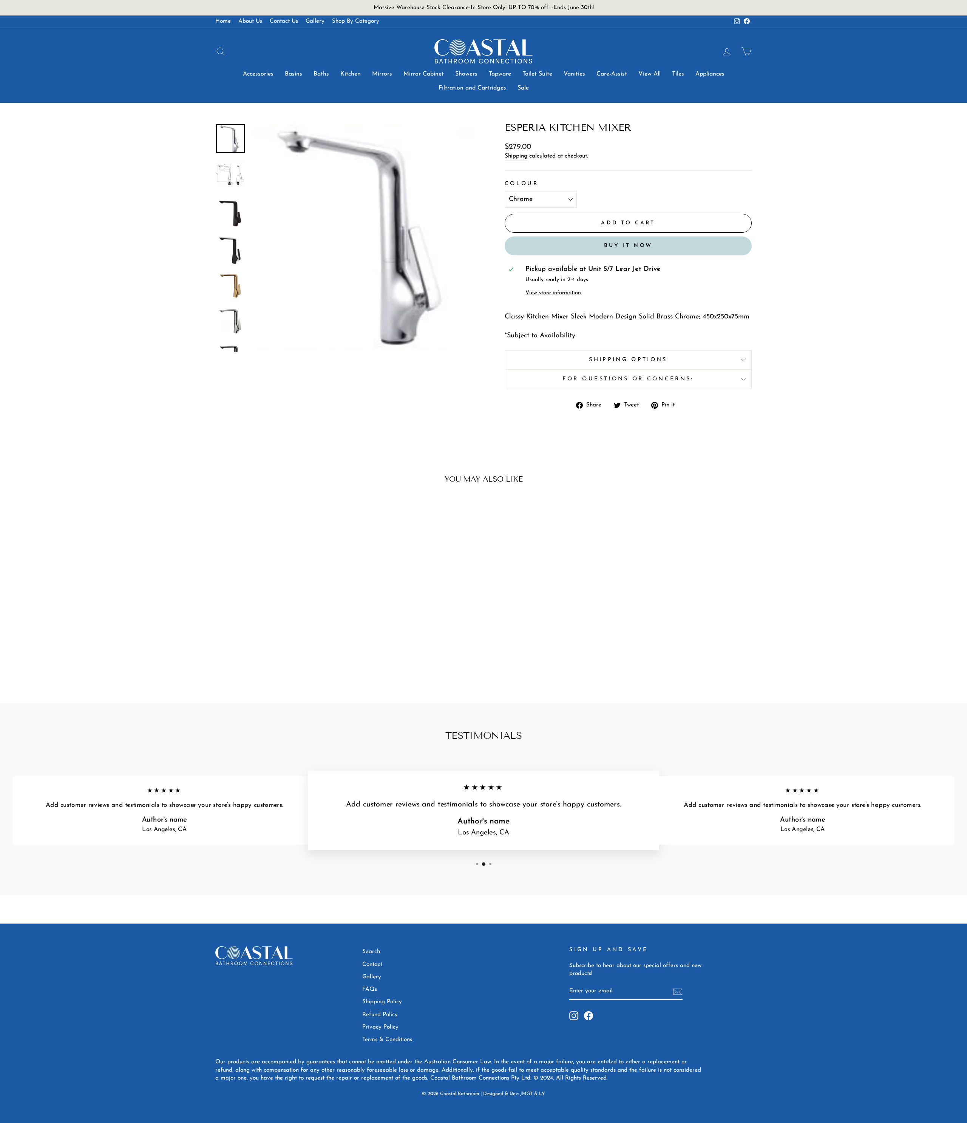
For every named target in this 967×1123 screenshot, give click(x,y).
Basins (293, 74)
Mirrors (382, 74)
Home (223, 21)
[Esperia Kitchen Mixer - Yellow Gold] (284, 658)
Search (371, 952)
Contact (372, 964)
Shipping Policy (382, 1002)
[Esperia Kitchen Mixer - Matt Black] (263, 658)
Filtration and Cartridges (472, 88)
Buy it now (628, 246)
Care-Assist (611, 74)
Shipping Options (628, 360)
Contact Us (284, 21)
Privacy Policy (380, 1027)
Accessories (258, 74)
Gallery (315, 21)
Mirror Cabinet (423, 74)
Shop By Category (355, 21)
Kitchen (350, 74)
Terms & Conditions (387, 1040)
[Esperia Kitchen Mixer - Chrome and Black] (274, 658)
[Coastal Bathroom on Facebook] (588, 1015)
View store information (553, 293)
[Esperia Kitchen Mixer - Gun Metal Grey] (304, 658)
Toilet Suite (537, 74)
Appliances (709, 74)
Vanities (574, 74)
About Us (250, 21)
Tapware (500, 74)
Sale (523, 88)
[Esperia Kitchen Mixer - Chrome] (253, 658)
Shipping (516, 156)
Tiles (678, 74)
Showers (466, 74)
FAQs (369, 989)
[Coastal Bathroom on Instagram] (573, 1015)
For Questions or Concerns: (628, 379)
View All (649, 74)
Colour (521, 184)
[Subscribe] (678, 991)
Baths (321, 74)
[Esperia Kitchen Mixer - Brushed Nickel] (294, 658)
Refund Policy (380, 1015)
